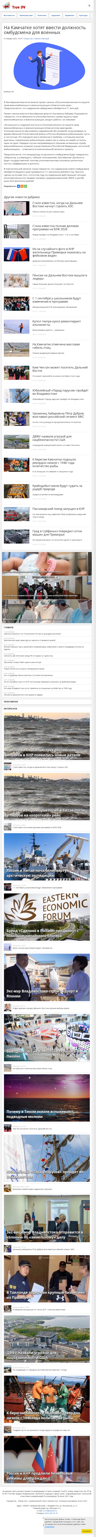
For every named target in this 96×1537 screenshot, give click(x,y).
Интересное (10, 708)
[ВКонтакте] (18, 186)
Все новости (9, 15)
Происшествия (26, 15)
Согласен (87, 1531)
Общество (28, 38)
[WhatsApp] (25, 186)
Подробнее (49, 1527)
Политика (42, 15)
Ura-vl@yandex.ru (50, 1511)
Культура (83, 15)
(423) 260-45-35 (51, 1513)
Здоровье (55, 15)
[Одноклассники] (22, 186)
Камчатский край (41, 38)
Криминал (69, 15)
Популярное (11, 701)
